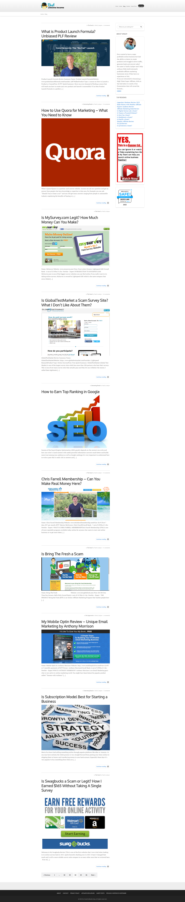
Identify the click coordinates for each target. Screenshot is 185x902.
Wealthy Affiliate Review (125, 121)
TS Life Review (122, 123)
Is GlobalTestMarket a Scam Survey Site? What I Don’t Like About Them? (74, 302)
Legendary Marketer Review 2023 (128, 102)
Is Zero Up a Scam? (123, 115)
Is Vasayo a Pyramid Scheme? (127, 113)
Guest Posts (134, 6)
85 (81, 875)
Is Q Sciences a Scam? (124, 126)
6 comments (107, 25)
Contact (128, 6)
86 (86, 875)
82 (64, 875)
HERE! (119, 91)
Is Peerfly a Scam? (123, 119)
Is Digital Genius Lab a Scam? (127, 111)
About (120, 6)
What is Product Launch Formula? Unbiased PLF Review (68, 33)
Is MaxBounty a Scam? (124, 117)
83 (70, 875)
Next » (93, 875)
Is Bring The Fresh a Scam (62, 554)
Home (116, 6)
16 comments (106, 294)
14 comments (106, 104)
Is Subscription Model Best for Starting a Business (74, 699)
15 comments (106, 473)
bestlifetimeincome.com (125, 197)
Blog (124, 6)
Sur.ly (128, 201)
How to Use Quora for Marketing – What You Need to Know (74, 112)
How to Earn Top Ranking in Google (70, 391)
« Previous (46, 875)
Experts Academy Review (125, 107)
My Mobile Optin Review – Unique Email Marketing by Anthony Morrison (74, 623)
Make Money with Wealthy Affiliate (129, 104)
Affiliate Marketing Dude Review (128, 109)
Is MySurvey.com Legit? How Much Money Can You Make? (69, 219)
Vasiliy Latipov (98, 25)
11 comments (106, 547)
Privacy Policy (74, 893)
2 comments (107, 690)
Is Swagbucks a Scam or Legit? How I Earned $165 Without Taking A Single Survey (71, 786)
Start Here (140, 6)
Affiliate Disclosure (88, 893)
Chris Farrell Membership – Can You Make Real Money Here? (70, 481)
